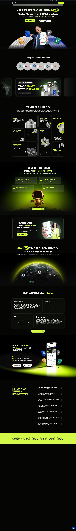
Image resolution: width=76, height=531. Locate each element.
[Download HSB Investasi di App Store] (27, 365)
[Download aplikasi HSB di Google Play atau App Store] (45, 21)
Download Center (62, 0)
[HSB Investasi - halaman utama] (14, 3)
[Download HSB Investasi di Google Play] (17, 365)
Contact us (56, 0)
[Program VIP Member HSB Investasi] (38, 87)
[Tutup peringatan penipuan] (62, 5)
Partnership (51, 0)
